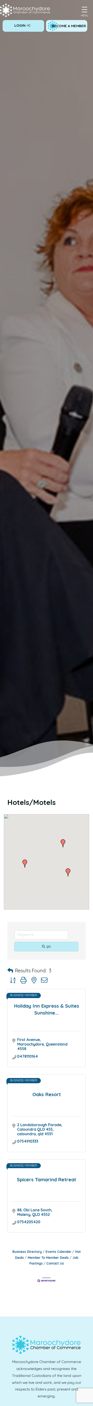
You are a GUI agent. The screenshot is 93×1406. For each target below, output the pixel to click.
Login (20, 26)
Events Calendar (58, 1252)
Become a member (69, 26)
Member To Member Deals (48, 1258)
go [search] (48, 946)
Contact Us (55, 1263)
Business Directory (27, 1252)
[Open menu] (84, 9)
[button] (25, 864)
